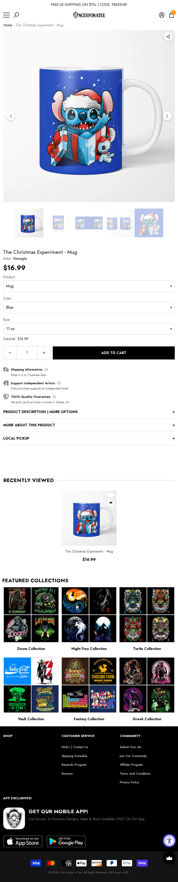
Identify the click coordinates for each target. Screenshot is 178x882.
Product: (9, 277)
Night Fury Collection (89, 648)
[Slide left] (11, 116)
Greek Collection (147, 719)
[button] (16, 15)
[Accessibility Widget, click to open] (169, 840)
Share (168, 36)
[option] (89, 116)
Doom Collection (31, 648)
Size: (7, 319)
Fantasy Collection (89, 719)
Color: (7, 298)
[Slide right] (167, 116)
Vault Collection (31, 719)
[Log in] (161, 15)
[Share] (168, 36)
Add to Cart (113, 352)
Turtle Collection (147, 648)
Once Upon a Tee (71, 872)
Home (7, 25)
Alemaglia (20, 258)
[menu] (6, 15)
